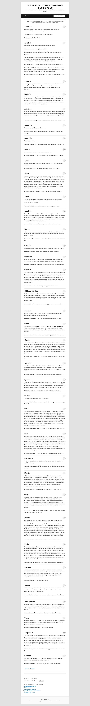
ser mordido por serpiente (30, 689)
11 (64, 229)
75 (64, 601)
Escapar (27, 310)
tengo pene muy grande (29, 692)
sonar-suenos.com (45, 699)
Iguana (27, 395)
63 (64, 269)
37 (64, 245)
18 (64, 211)
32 (64, 618)
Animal (27, 149)
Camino (27, 211)
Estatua (27, 42)
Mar (26, 433)
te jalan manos (27, 687)
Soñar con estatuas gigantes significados (45, 6)
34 (64, 433)
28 (64, 340)
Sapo (26, 618)
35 (64, 311)
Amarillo (28, 125)
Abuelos (28, 108)
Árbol (26, 173)
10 (64, 655)
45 (64, 544)
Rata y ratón (29, 601)
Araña (27, 160)
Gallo (26, 323)
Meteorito (28, 458)
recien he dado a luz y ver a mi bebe (32, 690)
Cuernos (28, 256)
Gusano (27, 363)
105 (64, 408)
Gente (27, 340)
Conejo (27, 245)
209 (64, 149)
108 (64, 363)
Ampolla (28, 138)
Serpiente (28, 632)
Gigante (27, 94)
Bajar (26, 196)
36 (64, 473)
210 (64, 632)
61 (64, 160)
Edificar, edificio (31, 291)
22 (64, 517)
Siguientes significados (29, 668)
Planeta (27, 567)
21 (64, 173)
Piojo (26, 544)
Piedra (27, 517)
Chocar (27, 229)
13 (64, 138)
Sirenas (27, 655)
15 (64, 379)
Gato (26, 408)
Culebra (27, 269)
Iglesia (27, 379)
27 (64, 125)
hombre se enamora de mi (30, 686)
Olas (26, 494)
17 (64, 109)
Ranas (27, 585)
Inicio (27, 15)
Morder (27, 473)
